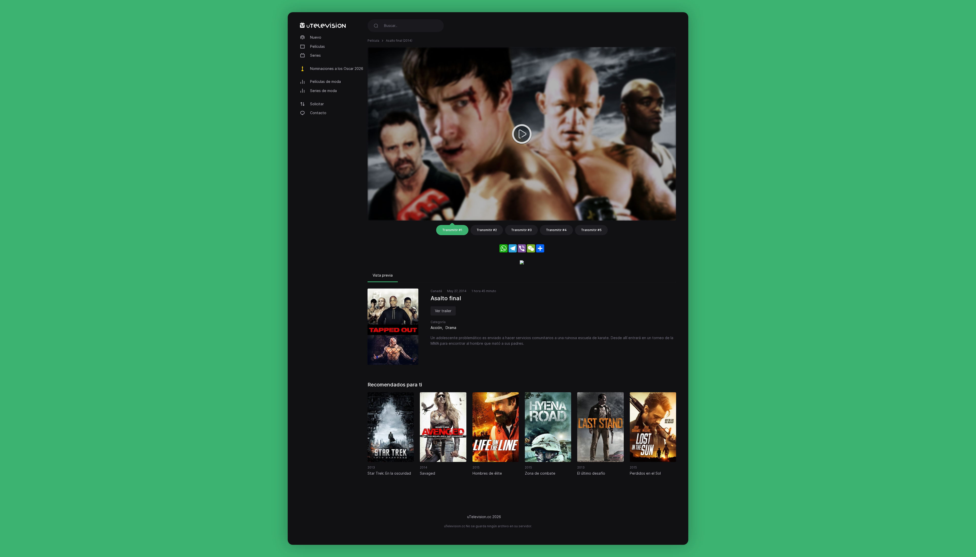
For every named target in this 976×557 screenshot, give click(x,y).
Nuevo (315, 37)
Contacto (318, 113)
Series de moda (323, 90)
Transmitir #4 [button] (556, 230)
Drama (451, 327)
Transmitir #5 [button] (591, 230)
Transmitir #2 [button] (487, 230)
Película (373, 40)
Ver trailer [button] (443, 311)
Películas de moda (325, 81)
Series (315, 55)
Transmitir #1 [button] (452, 230)
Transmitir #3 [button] (521, 230)
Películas (317, 46)
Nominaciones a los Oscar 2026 (336, 68)
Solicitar (317, 104)
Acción (436, 327)
